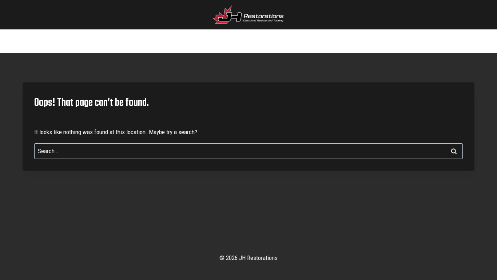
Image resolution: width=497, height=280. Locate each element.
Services (209, 41)
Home (178, 41)
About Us (279, 41)
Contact (314, 41)
